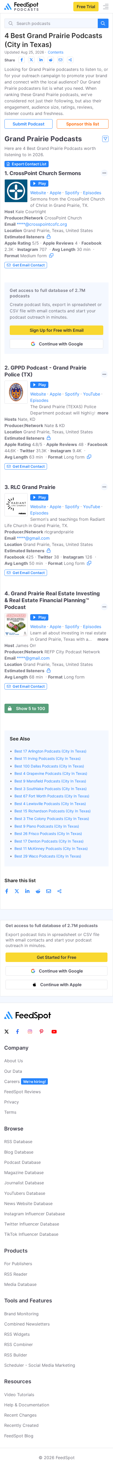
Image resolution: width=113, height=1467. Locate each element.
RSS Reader (15, 1274)
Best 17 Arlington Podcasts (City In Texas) (50, 751)
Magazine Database (24, 1172)
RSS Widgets (17, 1334)
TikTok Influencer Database (31, 1234)
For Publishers (18, 1263)
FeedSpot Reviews (22, 1091)
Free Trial (86, 6)
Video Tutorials (19, 1394)
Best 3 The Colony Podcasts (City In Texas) (51, 818)
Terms (10, 1112)
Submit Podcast (28, 124)
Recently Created (21, 1425)
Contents (55, 52)
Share (9, 60)
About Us (13, 1060)
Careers (25, 1081)
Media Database (20, 1284)
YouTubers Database (24, 1193)
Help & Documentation (26, 1404)
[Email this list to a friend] (60, 60)
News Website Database (28, 1203)
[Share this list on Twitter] (31, 60)
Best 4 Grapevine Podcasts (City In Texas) (50, 773)
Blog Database (18, 1152)
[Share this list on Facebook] (21, 60)
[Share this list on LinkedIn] (41, 60)
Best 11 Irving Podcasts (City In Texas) (47, 758)
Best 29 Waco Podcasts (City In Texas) (47, 856)
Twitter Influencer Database (31, 1224)
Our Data (13, 1071)
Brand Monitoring (21, 1313)
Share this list (20, 880)
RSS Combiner (18, 1344)
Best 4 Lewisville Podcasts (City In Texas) (50, 803)
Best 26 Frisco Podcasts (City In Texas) (48, 833)
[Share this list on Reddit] (51, 60)
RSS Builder (15, 1355)
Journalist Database (24, 1182)
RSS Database (18, 1141)
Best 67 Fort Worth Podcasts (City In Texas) (51, 796)
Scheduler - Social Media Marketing (39, 1365)
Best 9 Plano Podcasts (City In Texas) (46, 826)
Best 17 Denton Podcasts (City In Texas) (49, 841)
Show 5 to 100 (30, 708)
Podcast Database (22, 1162)
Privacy (11, 1102)
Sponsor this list (82, 124)
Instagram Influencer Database (34, 1213)
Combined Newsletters (27, 1324)
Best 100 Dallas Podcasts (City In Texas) (49, 766)
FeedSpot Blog (18, 1435)
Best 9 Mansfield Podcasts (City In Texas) (50, 781)
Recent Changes (20, 1415)
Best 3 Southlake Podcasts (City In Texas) (50, 788)
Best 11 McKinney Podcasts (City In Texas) (51, 848)
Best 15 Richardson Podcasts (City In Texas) (52, 811)
